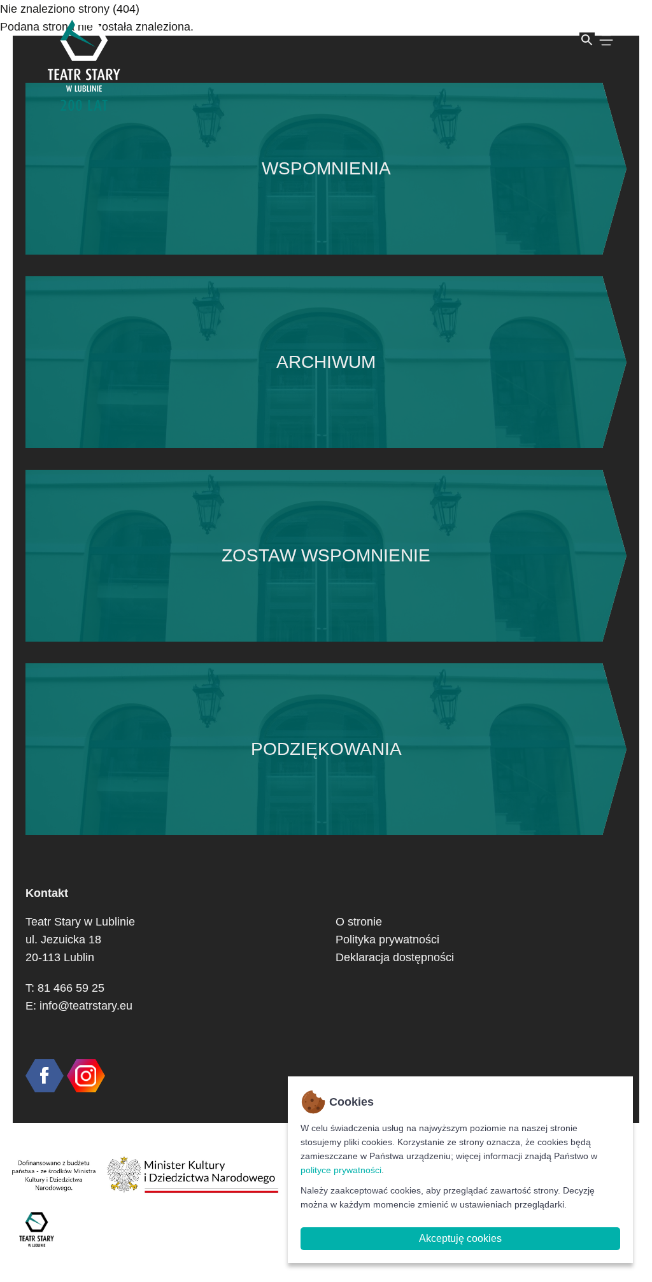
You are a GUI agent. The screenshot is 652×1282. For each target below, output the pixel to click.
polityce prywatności (341, 1170)
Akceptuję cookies (460, 1238)
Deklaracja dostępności (395, 957)
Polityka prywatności (387, 939)
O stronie (359, 921)
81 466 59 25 (71, 988)
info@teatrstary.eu (85, 1005)
